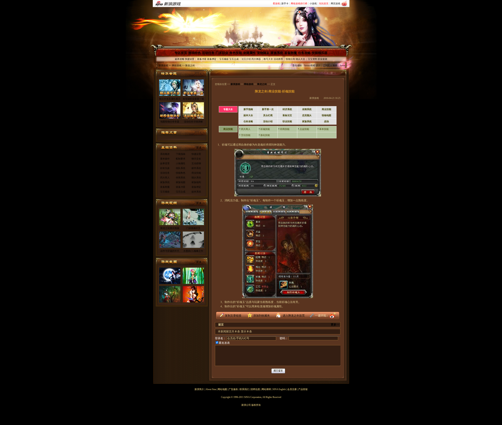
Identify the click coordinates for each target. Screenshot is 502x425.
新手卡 (284, 3)
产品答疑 (303, 389)
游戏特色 (194, 53)
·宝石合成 (180, 191)
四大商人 (245, 129)
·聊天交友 (196, 158)
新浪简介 (199, 389)
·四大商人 (164, 177)
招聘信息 (255, 389)
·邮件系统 (196, 168)
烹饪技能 (245, 135)
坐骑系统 (307, 109)
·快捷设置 (196, 154)
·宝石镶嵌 (164, 191)
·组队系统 (180, 168)
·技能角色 (180, 172)
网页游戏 (335, 3)
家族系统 (277, 53)
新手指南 (248, 109)
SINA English (279, 389)
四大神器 (256, 59)
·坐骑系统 (180, 177)
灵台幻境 (268, 115)
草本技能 (324, 129)
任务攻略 (304, 53)
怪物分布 (290, 59)
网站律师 (266, 389)
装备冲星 (201, 59)
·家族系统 (164, 182)
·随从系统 (196, 177)
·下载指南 (180, 154)
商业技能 (326, 109)
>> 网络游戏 (174, 65)
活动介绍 (268, 121)
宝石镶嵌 (224, 59)
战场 (326, 121)
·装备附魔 (164, 187)
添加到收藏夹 (261, 315)
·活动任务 (164, 172)
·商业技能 (196, 172)
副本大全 (248, 115)
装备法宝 (287, 115)
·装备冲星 (180, 187)
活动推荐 (278, 59)
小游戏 (313, 3)
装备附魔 (290, 53)
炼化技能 (265, 135)
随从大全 (300, 59)
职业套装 (322, 59)
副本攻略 (179, 59)
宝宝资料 (312, 59)
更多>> (200, 147)
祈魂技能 (265, 129)
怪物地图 (326, 115)
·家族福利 (196, 182)
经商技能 (284, 129)
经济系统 (287, 109)
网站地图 (222, 389)
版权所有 (256, 405)
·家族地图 (180, 182)
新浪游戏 (163, 65)
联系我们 (244, 389)
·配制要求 (180, 158)
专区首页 (181, 53)
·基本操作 (164, 158)
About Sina (211, 389)
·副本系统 (196, 191)
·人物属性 (180, 163)
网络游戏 (248, 84)
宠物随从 (263, 53)
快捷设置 (189, 59)
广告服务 (233, 389)
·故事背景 (164, 163)
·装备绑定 (196, 187)
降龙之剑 (262, 84)
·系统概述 (164, 154)
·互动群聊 (196, 163)
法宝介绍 (246, 59)
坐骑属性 (249, 53)
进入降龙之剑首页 (294, 315)
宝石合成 (234, 59)
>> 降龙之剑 (188, 65)
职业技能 (287, 121)
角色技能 (235, 53)
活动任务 (208, 53)
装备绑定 (211, 59)
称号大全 (268, 59)
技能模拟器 (319, 53)
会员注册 (292, 389)
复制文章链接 (233, 315)
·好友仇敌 (164, 168)
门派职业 (222, 53)
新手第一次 (268, 109)
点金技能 (304, 129)
